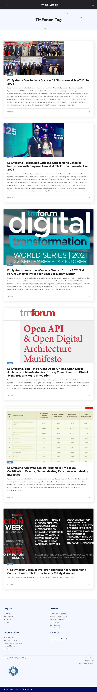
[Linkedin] (52, 639)
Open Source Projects (57, 628)
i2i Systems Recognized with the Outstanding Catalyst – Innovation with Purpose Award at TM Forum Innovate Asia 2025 (47, 166)
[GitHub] (66, 639)
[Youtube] (62, 639)
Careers (6, 622)
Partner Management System (13, 643)
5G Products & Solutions (58, 614)
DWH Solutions (9, 637)
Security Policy (89, 658)
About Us (7, 614)
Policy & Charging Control (58, 617)
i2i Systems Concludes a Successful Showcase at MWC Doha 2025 (48, 82)
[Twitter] (57, 639)
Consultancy (8, 649)
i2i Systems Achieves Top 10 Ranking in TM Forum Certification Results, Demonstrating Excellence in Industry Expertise (47, 471)
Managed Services (10, 646)
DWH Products (55, 625)
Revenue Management (57, 619)
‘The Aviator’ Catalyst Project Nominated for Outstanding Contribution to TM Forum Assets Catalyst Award (46, 571)
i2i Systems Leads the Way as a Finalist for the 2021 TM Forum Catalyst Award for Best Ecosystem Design (45, 272)
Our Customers (9, 617)
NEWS (10, 75)
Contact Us (7, 619)
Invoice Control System (11, 640)
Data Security (54, 622)
